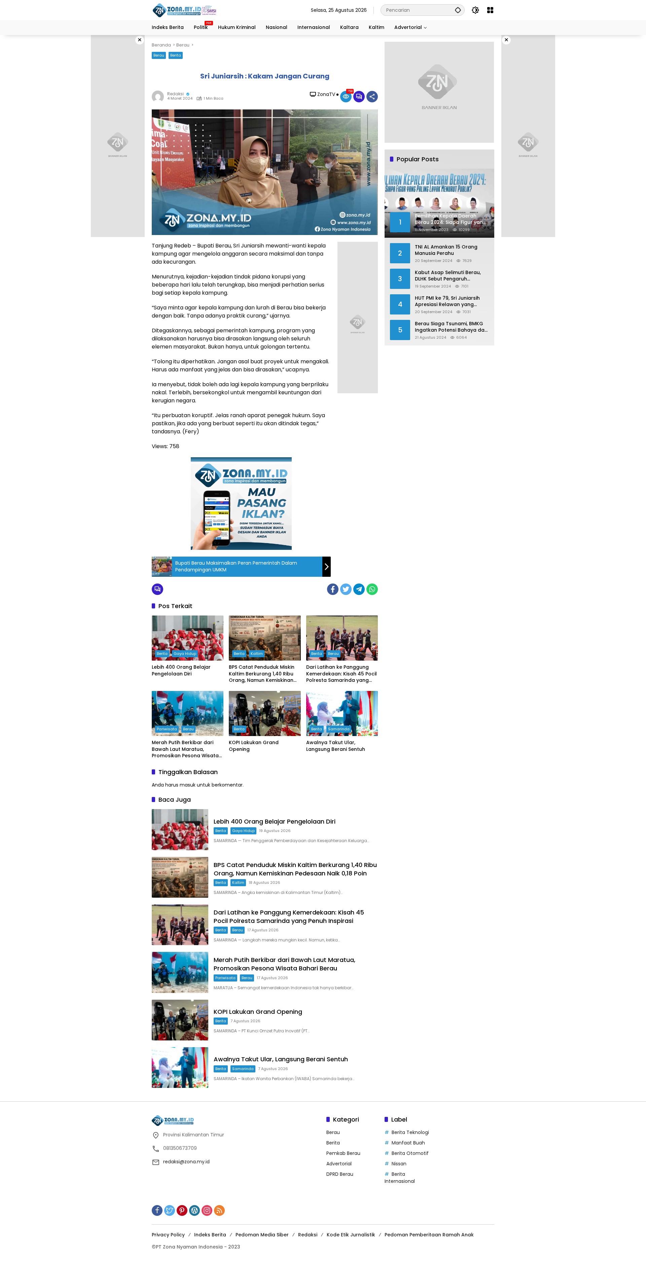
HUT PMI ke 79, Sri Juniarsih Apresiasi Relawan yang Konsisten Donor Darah (447, 301)
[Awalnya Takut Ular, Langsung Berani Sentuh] (342, 713)
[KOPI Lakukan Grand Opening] (264, 713)
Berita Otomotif (410, 1153)
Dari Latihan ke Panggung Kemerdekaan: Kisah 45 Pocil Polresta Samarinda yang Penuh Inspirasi (341, 674)
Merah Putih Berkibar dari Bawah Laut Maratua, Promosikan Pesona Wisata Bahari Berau (185, 749)
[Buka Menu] (490, 10)
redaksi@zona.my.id (186, 1161)
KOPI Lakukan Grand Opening (254, 746)
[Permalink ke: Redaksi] (159, 97)
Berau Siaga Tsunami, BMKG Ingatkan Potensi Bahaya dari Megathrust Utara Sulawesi (451, 326)
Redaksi (175, 94)
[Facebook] (332, 589)
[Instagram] (207, 1210)
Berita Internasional (400, 1178)
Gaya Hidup (185, 653)
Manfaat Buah (408, 1142)
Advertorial (339, 1163)
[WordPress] (194, 1210)
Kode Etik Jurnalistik (351, 1234)
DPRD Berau (339, 1174)
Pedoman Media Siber (262, 1234)
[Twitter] (346, 589)
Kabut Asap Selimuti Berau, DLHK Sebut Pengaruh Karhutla (448, 275)
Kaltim (257, 653)
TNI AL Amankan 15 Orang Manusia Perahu (446, 250)
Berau (158, 55)
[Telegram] (359, 589)
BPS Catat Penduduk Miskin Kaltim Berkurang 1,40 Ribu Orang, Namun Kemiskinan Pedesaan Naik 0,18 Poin (261, 674)
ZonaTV (326, 94)
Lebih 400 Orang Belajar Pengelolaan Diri (181, 670)
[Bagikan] (372, 96)
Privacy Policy (168, 1234)
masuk (187, 784)
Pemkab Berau (343, 1153)
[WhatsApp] (372, 589)
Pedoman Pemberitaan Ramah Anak (429, 1234)
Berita (175, 55)
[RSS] (219, 1210)
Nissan (399, 1163)
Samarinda (339, 729)
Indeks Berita (210, 1234)
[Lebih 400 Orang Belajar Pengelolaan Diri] (187, 638)
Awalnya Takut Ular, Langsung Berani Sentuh (335, 746)
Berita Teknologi (410, 1132)
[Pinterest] (182, 1210)
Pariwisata (167, 729)
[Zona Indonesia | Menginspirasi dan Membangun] (185, 10)
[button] (458, 9)
